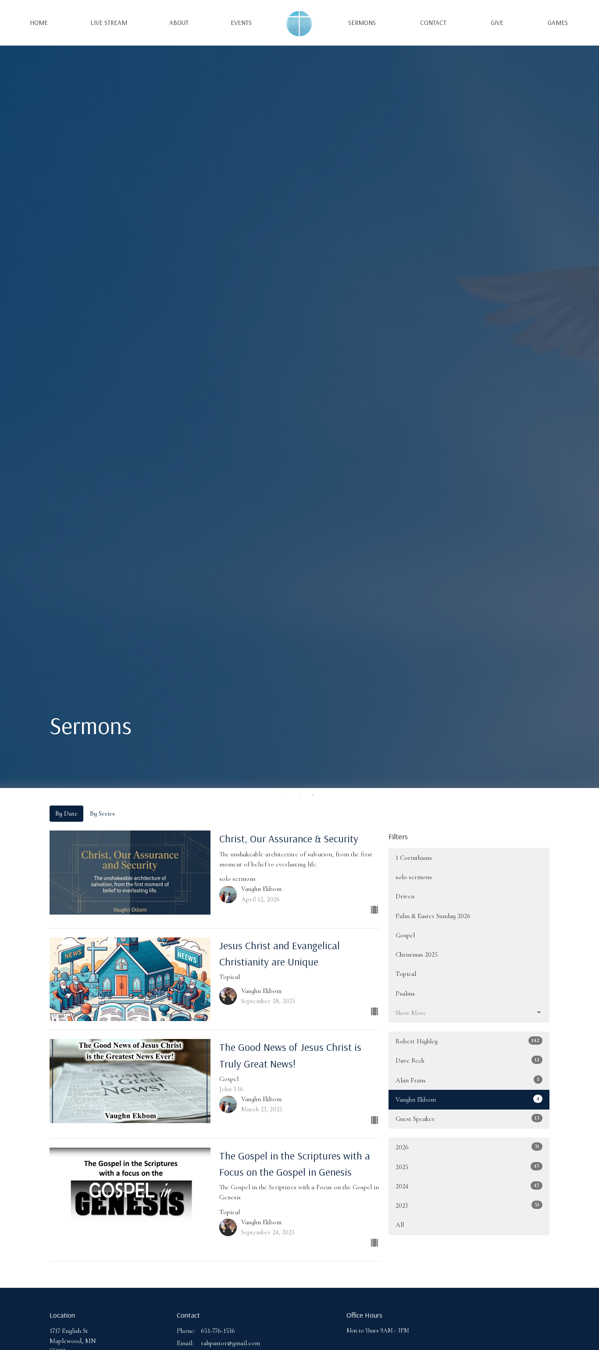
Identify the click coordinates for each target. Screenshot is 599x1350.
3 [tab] (312, 794)
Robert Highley (467, 1041)
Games (558, 22)
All (400, 1225)
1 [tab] (286, 794)
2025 (467, 1167)
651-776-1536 (218, 1331)
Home (39, 22)
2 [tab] (299, 794)
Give (497, 22)
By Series (102, 813)
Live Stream (108, 22)
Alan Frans (467, 1080)
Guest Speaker (467, 1118)
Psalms (405, 993)
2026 (467, 1147)
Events (241, 22)
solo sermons (414, 877)
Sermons (362, 22)
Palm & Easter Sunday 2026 (433, 916)
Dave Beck (467, 1060)
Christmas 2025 (417, 954)
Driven (405, 896)
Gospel (405, 935)
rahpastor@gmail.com (230, 1343)
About (179, 22)
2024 (467, 1186)
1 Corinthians (414, 858)
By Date (66, 813)
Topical (406, 974)
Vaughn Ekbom (467, 1099)
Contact (433, 22)
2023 (467, 1205)
